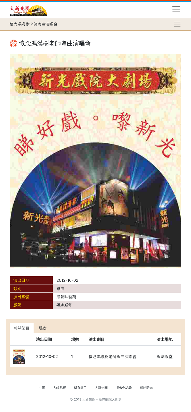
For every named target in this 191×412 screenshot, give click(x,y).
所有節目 (80, 388)
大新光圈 (101, 388)
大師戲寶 (59, 388)
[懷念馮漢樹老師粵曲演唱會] (95, 160)
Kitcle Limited (133, 405)
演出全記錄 (124, 388)
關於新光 (146, 388)
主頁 (42, 388)
